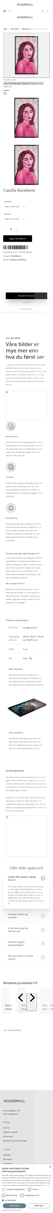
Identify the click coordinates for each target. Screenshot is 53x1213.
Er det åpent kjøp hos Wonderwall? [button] (18, 929)
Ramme (7, 214)
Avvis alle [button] (39, 1206)
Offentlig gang (15, 83)
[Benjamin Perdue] (37, 994)
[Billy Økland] (21, 994)
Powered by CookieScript (11, 1210)
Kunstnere (7, 1163)
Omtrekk (7, 1155)
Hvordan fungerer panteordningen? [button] (16, 943)
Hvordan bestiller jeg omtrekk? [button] (18, 916)
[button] (4, 11)
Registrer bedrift (10, 1132)
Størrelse (8, 201)
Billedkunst (26, 29)
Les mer (47, 1185)
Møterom (25, 83)
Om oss (6, 1128)
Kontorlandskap (37, 83)
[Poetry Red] (4, 90)
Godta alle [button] (14, 1206)
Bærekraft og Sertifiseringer (15, 1141)
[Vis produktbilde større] (26, 55)
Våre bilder (15, 29)
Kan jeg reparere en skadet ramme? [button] (20, 957)
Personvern (8, 1136)
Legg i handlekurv (17, 238)
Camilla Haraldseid (18, 259)
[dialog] (26, 1188)
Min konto (7, 1159)
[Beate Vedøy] (5, 994)
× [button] (50, 1167)
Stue (6, 83)
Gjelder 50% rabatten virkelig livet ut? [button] (22, 878)
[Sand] (6, 90)
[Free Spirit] (8, 90)
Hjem (5, 29)
